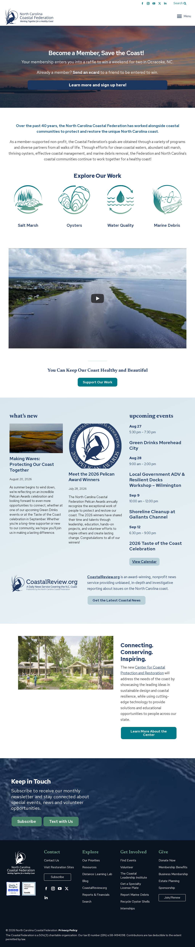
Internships (127, 908)
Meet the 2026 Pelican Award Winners (91, 477)
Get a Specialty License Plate (130, 886)
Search (86, 902)
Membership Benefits (173, 867)
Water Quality (120, 225)
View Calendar (144, 561)
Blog (85, 881)
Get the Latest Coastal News (117, 600)
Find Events (128, 860)
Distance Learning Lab (97, 874)
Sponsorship (167, 888)
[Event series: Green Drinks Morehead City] (158, 432)
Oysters (74, 225)
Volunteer (126, 867)
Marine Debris (167, 225)
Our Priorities (91, 860)
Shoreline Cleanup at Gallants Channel (152, 514)
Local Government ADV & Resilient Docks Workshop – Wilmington (157, 479)
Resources (89, 867)
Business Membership (173, 874)
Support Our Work (97, 382)
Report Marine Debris (134, 895)
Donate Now (167, 860)
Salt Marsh (28, 225)
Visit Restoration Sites (59, 867)
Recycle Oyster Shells (135, 902)
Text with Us (61, 821)
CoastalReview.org (103, 577)
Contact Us (51, 860)
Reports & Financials (95, 895)
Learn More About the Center (149, 733)
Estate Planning (169, 881)
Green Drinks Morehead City (155, 445)
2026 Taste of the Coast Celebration (155, 546)
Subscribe (26, 821)
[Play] (97, 298)
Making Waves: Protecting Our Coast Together (32, 464)
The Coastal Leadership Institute (133, 875)
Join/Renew (172, 898)
